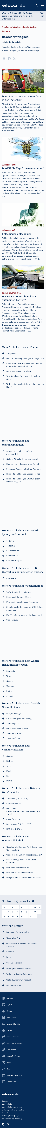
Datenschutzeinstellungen (12, 1107)
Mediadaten (6, 1113)
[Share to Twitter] (14, 58)
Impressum (6, 1101)
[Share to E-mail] (3, 58)
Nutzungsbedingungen (10, 1116)
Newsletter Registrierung (11, 1119)
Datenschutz (7, 1104)
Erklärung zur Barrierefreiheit (13, 1110)
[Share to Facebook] (9, 58)
